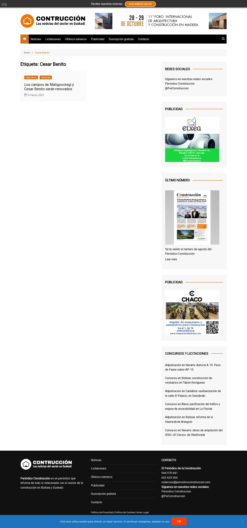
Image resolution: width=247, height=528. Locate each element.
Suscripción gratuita (121, 39)
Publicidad (97, 39)
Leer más (171, 259)
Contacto (143, 39)
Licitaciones (53, 39)
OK (179, 521)
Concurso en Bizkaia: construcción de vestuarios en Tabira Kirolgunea (188, 380)
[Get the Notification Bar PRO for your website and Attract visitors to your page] (4, 4)
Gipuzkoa (31, 77)
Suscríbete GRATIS (140, 4)
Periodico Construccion (180, 83)
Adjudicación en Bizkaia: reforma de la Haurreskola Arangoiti (189, 419)
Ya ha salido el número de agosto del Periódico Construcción (188, 251)
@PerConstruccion (177, 88)
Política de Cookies (124, 512)
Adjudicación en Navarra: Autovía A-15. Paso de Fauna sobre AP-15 (193, 367)
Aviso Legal (143, 512)
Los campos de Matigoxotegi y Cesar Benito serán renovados (49, 86)
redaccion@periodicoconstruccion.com (185, 482)
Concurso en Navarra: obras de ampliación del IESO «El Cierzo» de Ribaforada (194, 433)
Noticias (36, 39)
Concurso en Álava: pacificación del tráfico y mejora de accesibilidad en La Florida (192, 406)
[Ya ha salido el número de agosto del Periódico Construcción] (192, 218)
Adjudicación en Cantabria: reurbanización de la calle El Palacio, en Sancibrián (193, 393)
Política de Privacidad (102, 512)
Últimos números (76, 39)
